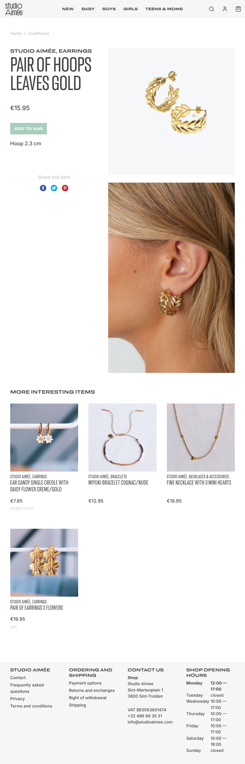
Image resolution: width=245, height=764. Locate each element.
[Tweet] (54, 191)
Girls (130, 9)
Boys (109, 9)
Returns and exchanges (92, 690)
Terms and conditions (31, 706)
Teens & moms (164, 9)
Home (16, 33)
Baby (87, 9)
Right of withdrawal (88, 698)
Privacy (17, 699)
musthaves (38, 33)
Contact (18, 678)
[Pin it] (65, 191)
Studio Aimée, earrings (51, 51)
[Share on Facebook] (43, 191)
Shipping (77, 705)
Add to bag (28, 128)
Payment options (85, 683)
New (68, 9)
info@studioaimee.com (150, 722)
